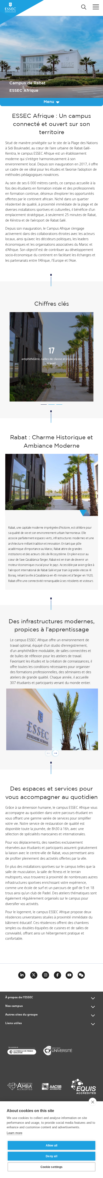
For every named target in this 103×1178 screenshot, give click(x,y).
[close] (93, 1102)
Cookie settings (51, 1167)
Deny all (51, 1156)
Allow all (51, 1145)
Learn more (14, 1133)
